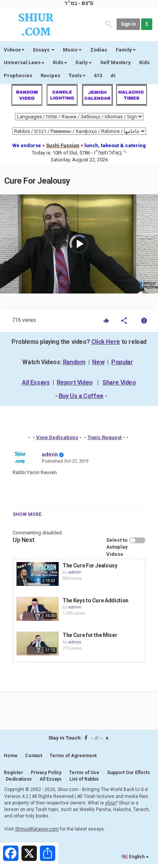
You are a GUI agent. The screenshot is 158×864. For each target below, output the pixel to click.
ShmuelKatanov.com (37, 829)
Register (13, 772)
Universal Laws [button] (22, 62)
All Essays (35, 382)
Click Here (105, 341)
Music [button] (70, 50)
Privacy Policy (46, 772)
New (98, 362)
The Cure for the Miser (90, 635)
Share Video (119, 382)
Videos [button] (12, 50)
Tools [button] (75, 75)
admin (50, 454)
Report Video (75, 382)
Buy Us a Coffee (81, 396)
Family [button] (124, 50)
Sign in (128, 24)
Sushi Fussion (62, 145)
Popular (122, 362)
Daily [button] (82, 62)
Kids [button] (58, 62)
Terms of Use (84, 772)
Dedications (19, 779)
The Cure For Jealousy (90, 565)
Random (74, 362)
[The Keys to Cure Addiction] (37, 609)
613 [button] (98, 75)
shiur (110, 803)
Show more (27, 514)
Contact (33, 755)
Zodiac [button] (98, 50)
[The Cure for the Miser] (37, 643)
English (137, 856)
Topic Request (104, 437)
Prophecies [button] (18, 75)
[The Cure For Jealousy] (37, 574)
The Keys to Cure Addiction (95, 600)
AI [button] (112, 75)
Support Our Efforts (128, 772)
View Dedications (57, 437)
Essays (42, 50)
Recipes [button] (50, 75)
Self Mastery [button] (115, 62)
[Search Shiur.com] (108, 23)
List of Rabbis (84, 779)
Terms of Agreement (73, 755)
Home (11, 755)
